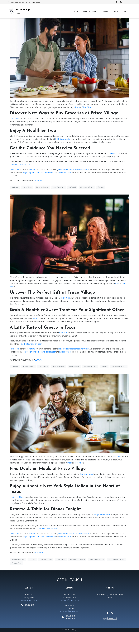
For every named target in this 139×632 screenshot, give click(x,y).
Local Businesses (42, 187)
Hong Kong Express (86, 474)
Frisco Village (23, 10)
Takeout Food (16, 563)
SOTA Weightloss (111, 153)
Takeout (101, 187)
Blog (126, 11)
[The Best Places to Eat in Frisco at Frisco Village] (69, 413)
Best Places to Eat (18, 559)
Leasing (105, 11)
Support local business (116, 559)
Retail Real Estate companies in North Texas (73, 169)
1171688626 (39, 552)
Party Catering (74, 366)
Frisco (77, 107)
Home (76, 11)
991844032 (38, 359)
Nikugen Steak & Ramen (102, 514)
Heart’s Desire (65, 297)
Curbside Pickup (46, 559)
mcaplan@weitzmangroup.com (69, 600)
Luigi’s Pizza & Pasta (17, 497)
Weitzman (32, 169)
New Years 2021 (58, 187)
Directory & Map (89, 11)
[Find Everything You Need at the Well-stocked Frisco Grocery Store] (69, 58)
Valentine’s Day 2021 (119, 366)
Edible (35, 318)
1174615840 (38, 180)
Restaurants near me (96, 559)
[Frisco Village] (11, 11)
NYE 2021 (72, 187)
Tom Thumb (15, 118)
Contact (116, 11)
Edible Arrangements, (62, 139)
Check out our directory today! (20, 164)
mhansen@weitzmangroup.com (69, 611)
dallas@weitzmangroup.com (29, 600)
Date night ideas (28, 366)
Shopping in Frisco (86, 187)
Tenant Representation (48, 172)
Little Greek (63, 332)
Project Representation (31, 172)
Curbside (15, 187)
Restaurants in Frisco (77, 559)
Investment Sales (65, 172)
